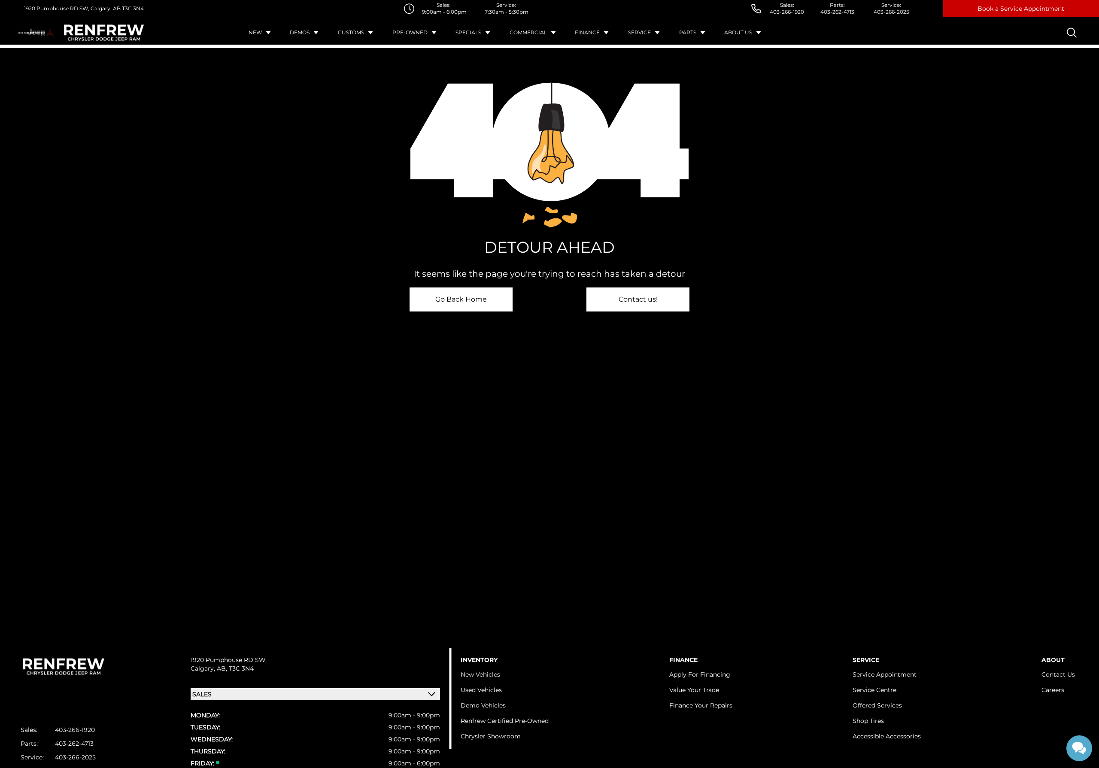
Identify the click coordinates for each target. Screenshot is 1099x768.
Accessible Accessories (887, 736)
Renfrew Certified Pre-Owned (505, 721)
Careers (1052, 690)
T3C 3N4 (132, 8)
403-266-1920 (787, 12)
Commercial (528, 32)
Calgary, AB (105, 8)
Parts (687, 32)
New (255, 32)
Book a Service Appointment (1021, 8)
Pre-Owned (410, 32)
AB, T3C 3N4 (235, 668)
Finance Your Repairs (700, 705)
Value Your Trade (694, 690)
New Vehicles (480, 674)
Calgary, (204, 668)
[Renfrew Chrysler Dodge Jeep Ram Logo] (104, 32)
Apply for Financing (699, 674)
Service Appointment (885, 674)
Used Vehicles (481, 690)
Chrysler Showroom (491, 736)
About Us (738, 32)
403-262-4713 (837, 12)
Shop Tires (868, 721)
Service (639, 32)
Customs (351, 32)
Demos (300, 32)
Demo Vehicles (483, 705)
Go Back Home (461, 299)
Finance (587, 32)
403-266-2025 (891, 12)
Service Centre (874, 690)
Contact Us (1058, 674)
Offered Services (877, 705)
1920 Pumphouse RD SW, (56, 8)
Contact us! (638, 299)
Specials (468, 32)
